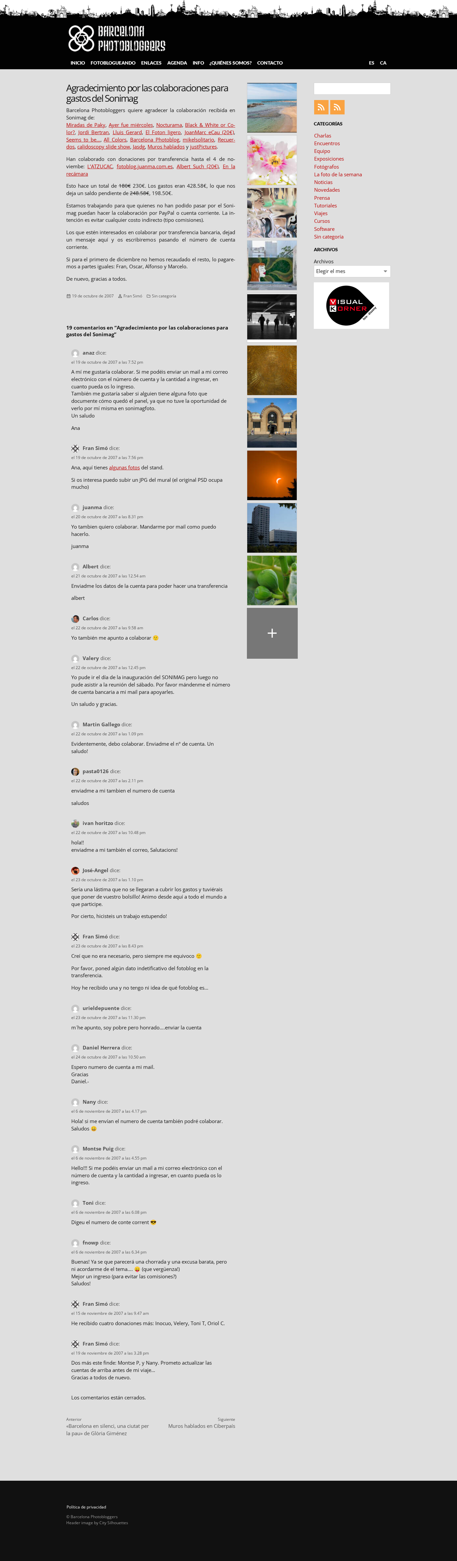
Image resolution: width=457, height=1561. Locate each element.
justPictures (203, 146)
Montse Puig (98, 1148)
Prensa (322, 197)
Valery (91, 658)
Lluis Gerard (127, 132)
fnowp (91, 1242)
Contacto (270, 63)
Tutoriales (325, 205)
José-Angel (95, 870)
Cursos (322, 220)
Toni (88, 1202)
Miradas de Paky (85, 124)
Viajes (321, 213)
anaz (88, 352)
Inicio (78, 63)
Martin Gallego (101, 724)
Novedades (327, 189)
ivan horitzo (98, 823)
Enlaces (151, 63)
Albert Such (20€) (198, 166)
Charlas (322, 135)
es (371, 63)
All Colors (115, 139)
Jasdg (139, 146)
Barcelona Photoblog (154, 139)
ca (383, 63)
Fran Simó (132, 296)
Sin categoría (164, 296)
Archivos (324, 261)
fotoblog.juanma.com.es (145, 166)
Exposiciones (329, 158)
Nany (89, 1101)
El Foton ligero (163, 132)
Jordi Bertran (93, 132)
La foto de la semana (338, 174)
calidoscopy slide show (103, 146)
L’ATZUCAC (99, 166)
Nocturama (169, 124)
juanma (92, 507)
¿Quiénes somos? (230, 63)
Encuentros (327, 143)
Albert (91, 566)
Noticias (323, 182)
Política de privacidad (86, 1507)
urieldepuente (101, 1008)
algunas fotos (124, 467)
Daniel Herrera (101, 1047)
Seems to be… (83, 139)
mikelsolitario (198, 139)
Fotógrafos (326, 166)
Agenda (177, 63)
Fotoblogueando (113, 63)
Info (198, 63)
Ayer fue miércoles (131, 124)
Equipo (322, 151)
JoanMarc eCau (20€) (209, 132)
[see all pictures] (272, 633)
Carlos (90, 618)
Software (324, 228)
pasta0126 (96, 771)
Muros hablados (166, 146)
